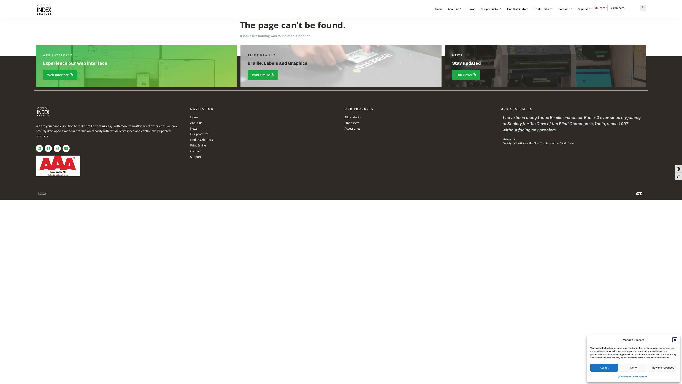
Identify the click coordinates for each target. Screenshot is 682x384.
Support (583, 9)
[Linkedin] (39, 148)
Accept (604, 367)
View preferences (662, 367)
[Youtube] (66, 148)
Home (439, 9)
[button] (675, 340)
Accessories (352, 128)
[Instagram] (57, 148)
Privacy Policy (640, 376)
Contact (563, 9)
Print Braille (541, 9)
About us (453, 9)
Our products (489, 9)
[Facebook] (48, 148)
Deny (633, 367)
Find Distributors (517, 9)
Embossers (352, 123)
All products (353, 117)
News (472, 9)
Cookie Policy (624, 376)
